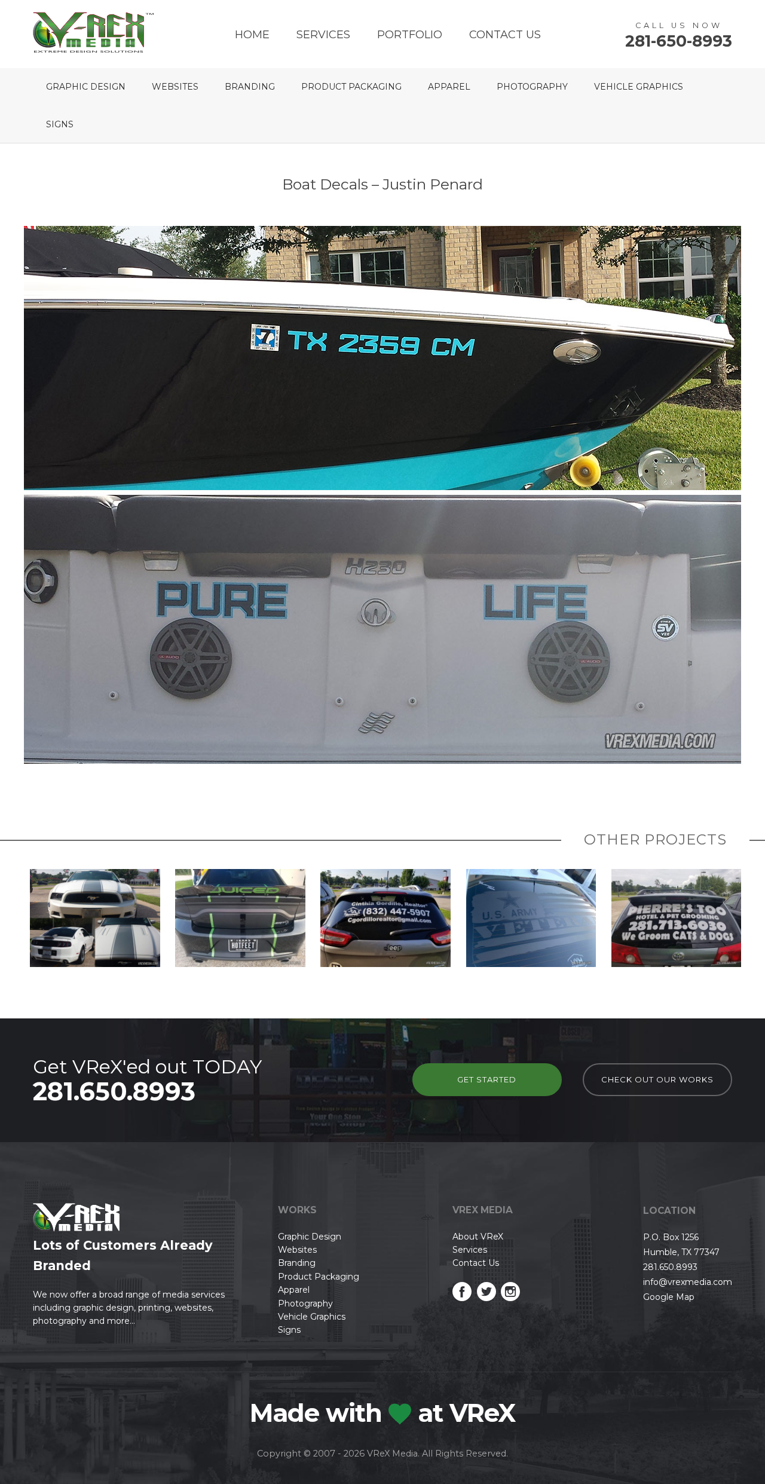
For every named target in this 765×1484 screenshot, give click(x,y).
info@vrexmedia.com (687, 1282)
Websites (175, 86)
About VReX (477, 1236)
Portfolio (409, 34)
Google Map (668, 1297)
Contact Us (505, 34)
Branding (250, 86)
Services (323, 34)
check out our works (657, 1079)
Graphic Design (86, 86)
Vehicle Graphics (638, 86)
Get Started (486, 1079)
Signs (60, 124)
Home (252, 34)
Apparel (449, 86)
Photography (532, 86)
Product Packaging (351, 86)
